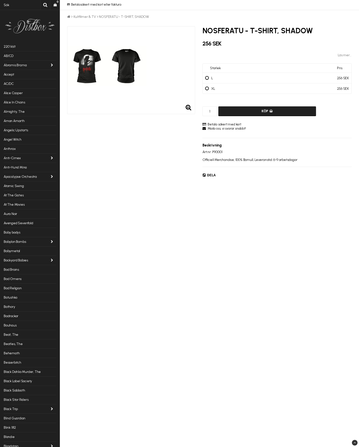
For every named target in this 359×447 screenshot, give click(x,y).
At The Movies (14, 204)
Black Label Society (18, 381)
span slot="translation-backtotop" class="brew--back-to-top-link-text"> (355, 443)
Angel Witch (12, 139)
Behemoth (12, 353)
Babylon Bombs (15, 242)
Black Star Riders (16, 400)
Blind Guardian (14, 418)
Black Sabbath (14, 390)
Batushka (10, 297)
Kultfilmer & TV (85, 17)
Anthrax (10, 149)
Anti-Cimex (12, 158)
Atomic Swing (14, 186)
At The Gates (14, 195)
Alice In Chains (14, 102)
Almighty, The (14, 112)
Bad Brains (11, 270)
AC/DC (9, 84)
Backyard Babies (16, 260)
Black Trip (11, 409)
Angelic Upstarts (16, 130)
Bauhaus (10, 325)
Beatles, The (13, 344)
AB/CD (8, 56)
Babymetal (12, 251)
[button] (55, 5)
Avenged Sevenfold (18, 223)
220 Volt (9, 47)
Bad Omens (12, 279)
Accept (9, 74)
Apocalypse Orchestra (20, 177)
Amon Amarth (14, 121)
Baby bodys (12, 232)
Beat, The (11, 335)
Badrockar (11, 316)
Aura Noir (10, 214)
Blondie (9, 437)
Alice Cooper (13, 93)
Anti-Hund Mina (15, 167)
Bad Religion (13, 288)
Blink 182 (10, 427)
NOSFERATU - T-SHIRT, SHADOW (124, 17)
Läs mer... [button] (345, 55)
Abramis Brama (15, 65)
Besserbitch (12, 362)
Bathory (9, 307)
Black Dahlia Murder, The (22, 372)
